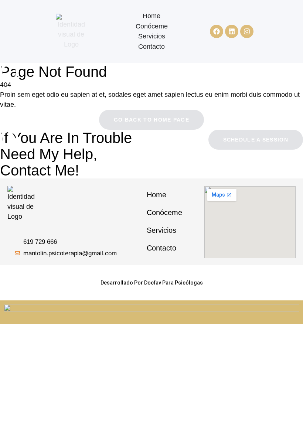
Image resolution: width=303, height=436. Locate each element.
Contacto (151, 46)
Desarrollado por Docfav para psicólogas (152, 283)
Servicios (151, 36)
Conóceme (152, 26)
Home (151, 16)
